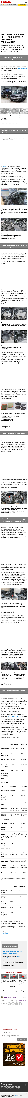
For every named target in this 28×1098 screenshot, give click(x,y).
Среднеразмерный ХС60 (14, 716)
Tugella (3, 138)
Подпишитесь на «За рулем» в (14, 991)
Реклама (10, 1090)
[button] (26, 1094)
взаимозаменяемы (22, 68)
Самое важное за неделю (9, 1030)
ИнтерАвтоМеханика (10, 4)
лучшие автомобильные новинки (11, 957)
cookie (16, 1095)
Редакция (3, 1090)
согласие (3, 1036)
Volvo (4, 166)
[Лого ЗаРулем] (6, 2)
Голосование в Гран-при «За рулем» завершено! (12, 952)
